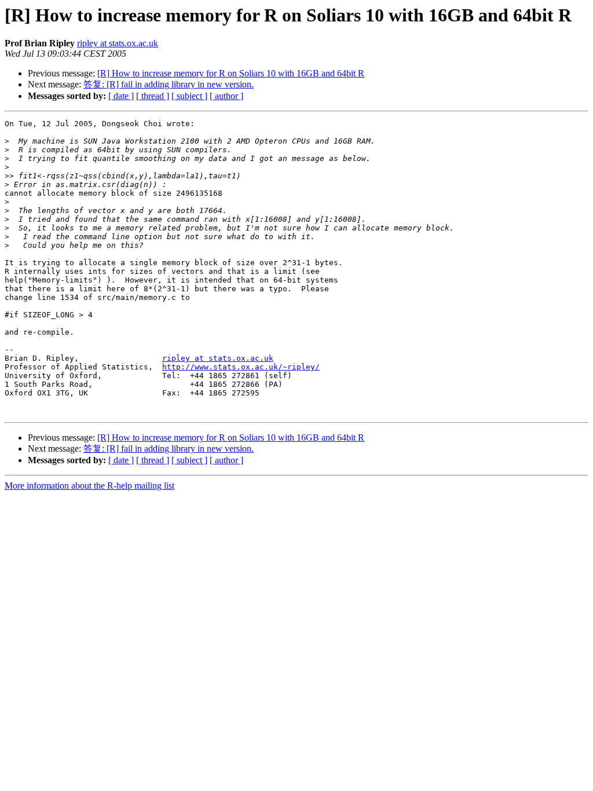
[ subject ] (189, 96)
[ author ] (226, 96)
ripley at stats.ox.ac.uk (117, 43)
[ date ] (121, 96)
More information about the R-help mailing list (89, 485)
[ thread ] (152, 96)
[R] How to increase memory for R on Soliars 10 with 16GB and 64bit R (230, 73)
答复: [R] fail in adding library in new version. (168, 84)
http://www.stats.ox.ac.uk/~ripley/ (241, 366)
